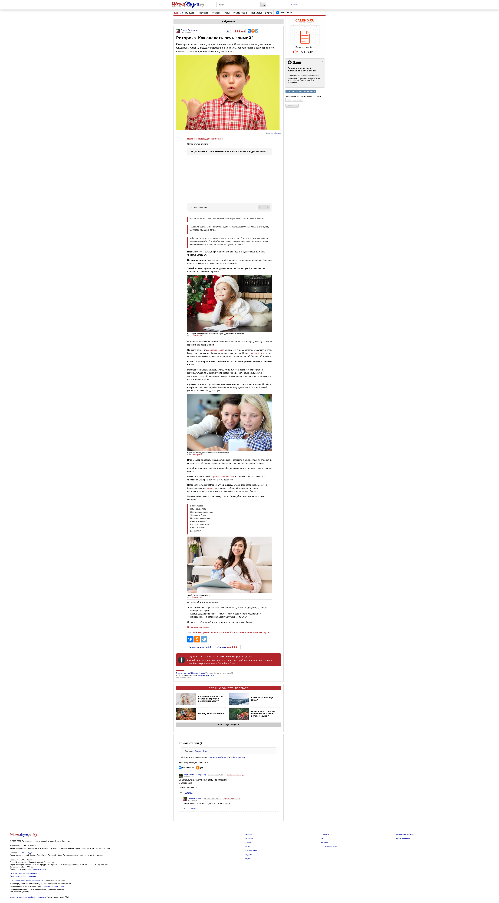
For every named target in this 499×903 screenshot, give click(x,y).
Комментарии (240, 12)
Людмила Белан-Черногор (195, 775)
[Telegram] (256, 31)
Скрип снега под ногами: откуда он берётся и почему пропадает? (211, 698)
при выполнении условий (53, 886)
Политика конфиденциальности (23, 873)
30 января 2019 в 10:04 (217, 775)
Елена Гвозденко (195, 798)
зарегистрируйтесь (217, 757)
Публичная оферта (329, 846)
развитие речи (210, 632)
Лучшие (205, 751)
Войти (295, 5)
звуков (210, 488)
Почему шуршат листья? (211, 714)
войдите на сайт (238, 757)
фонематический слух (223, 477)
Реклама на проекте (404, 834)
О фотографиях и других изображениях (27, 881)
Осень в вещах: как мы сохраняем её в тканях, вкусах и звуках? (263, 713)
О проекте (325, 834)
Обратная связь (403, 838)
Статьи (216, 12)
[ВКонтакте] (249, 31)
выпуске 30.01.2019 (206, 675)
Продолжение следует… (199, 627)
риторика (197, 632)
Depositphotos (276, 133)
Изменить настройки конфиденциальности (28, 897)
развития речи (258, 353)
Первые (198, 751)
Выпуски (190, 12)
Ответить (188, 792)
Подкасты (256, 12)
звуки (266, 632)
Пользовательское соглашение (23, 876)
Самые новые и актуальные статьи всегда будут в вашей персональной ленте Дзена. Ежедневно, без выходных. (304, 79)
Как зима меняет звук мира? (262, 699)
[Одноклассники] (253, 31)
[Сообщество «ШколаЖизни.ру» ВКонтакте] (284, 12)
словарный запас (215, 350)
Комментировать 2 (200, 647)
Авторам (324, 842)
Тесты (226, 12)
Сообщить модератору (235, 775)
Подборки (203, 12)
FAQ (322, 838)
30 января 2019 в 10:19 (212, 799)
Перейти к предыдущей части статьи (205, 139)
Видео (268, 12)
